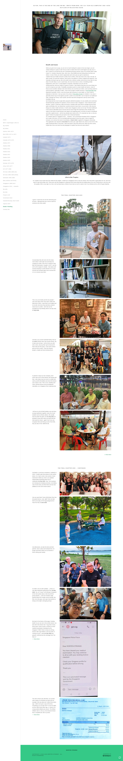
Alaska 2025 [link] (6, 160)
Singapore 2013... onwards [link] (10, 186)
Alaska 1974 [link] (6, 143)
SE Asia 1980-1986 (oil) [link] (10, 172)
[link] (7, 47)
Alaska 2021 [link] (6, 154)
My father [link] (5, 128)
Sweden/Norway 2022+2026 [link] (11, 200)
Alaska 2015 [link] (6, 151)
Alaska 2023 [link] (6, 157)
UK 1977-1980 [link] (7, 169)
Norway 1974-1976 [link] (8, 163)
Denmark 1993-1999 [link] (9, 177)
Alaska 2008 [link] (6, 146)
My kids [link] (5, 192)
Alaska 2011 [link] (6, 148)
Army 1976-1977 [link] (7, 166)
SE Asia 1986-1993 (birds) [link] (10, 174)
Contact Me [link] (6, 209)
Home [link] (4, 119)
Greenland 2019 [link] (7, 198)
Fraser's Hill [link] (6, 195)
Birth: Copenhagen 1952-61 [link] (11, 122)
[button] (107, 454)
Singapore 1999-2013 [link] (9, 183)
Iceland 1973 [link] (6, 137)
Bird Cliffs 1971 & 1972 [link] (9, 134)
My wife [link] (5, 189)
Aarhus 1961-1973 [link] (8, 131)
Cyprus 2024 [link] (6, 203)
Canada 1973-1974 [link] (8, 140)
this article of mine (78, 94)
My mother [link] (6, 125)
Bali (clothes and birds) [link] (9, 180)
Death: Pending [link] (7, 206)
